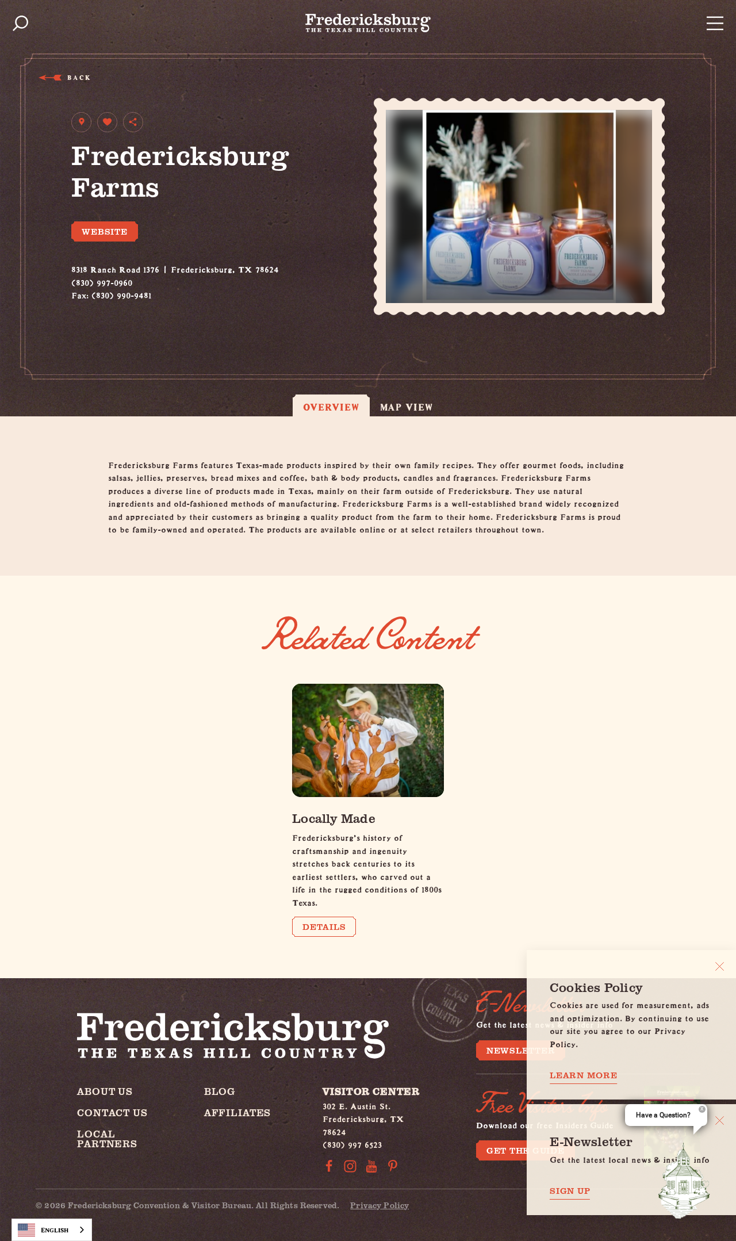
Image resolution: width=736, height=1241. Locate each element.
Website (104, 231)
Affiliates (237, 1112)
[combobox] (52, 1230)
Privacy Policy (379, 1205)
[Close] (719, 966)
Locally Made (333, 817)
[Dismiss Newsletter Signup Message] (719, 1120)
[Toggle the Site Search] (20, 23)
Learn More (584, 1075)
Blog (219, 1091)
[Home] (368, 23)
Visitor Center (371, 1091)
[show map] (81, 122)
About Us (105, 1091)
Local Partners (107, 1138)
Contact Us (112, 1112)
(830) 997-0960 (101, 281)
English (54, 1230)
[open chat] (684, 1180)
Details (324, 926)
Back (78, 77)
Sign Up (570, 1190)
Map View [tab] (407, 407)
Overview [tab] (331, 407)
